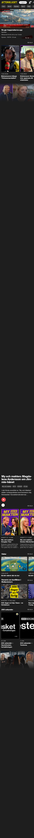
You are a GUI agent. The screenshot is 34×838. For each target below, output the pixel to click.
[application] (17, 18)
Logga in (23, 2)
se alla (30, 42)
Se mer (27, 38)
